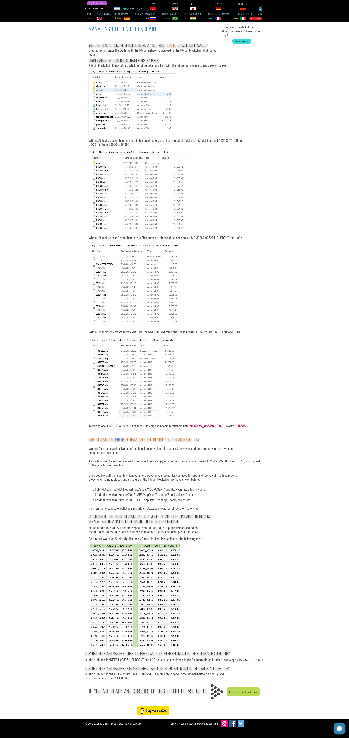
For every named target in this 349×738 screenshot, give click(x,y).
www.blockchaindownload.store (120, 461)
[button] (260, 8)
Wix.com (137, 723)
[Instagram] (224, 723)
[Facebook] (232, 723)
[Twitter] (241, 723)
